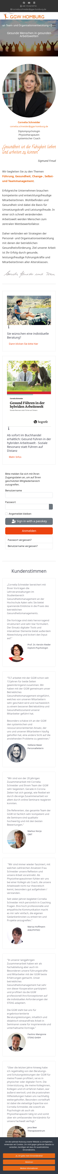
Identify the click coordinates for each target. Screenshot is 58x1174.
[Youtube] (29, 2)
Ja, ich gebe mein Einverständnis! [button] (29, 1155)
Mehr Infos (15, 457)
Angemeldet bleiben (20, 513)
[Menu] (54, 24)
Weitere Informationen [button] (29, 1168)
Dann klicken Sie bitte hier (23, 343)
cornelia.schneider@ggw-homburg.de (29, 9)
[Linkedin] (34, 2)
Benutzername (13, 490)
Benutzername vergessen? (23, 546)
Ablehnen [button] (29, 1162)
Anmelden (29, 531)
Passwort (10, 502)
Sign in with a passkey (31, 521)
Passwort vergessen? (20, 540)
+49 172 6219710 (29, 6)
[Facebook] (24, 2)
